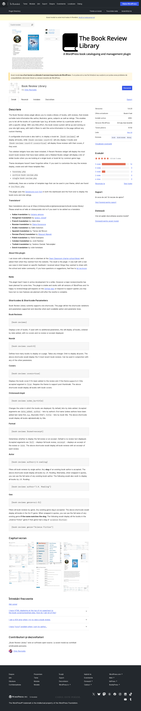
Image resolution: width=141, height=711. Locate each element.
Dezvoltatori (63, 681)
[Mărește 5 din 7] (86, 545)
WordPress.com (116, 674)
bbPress (113, 681)
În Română (33, 697)
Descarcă (127, 88)
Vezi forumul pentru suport (105, 202)
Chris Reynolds (30, 90)
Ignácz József (40, 218)
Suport (129, 99)
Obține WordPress (129, 4)
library (129, 137)
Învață (61, 674)
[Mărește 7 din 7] (86, 588)
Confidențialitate (15, 685)
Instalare (36, 99)
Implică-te (87, 674)
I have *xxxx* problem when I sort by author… (28, 627)
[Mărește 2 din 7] (31, 573)
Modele (37, 685)
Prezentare (38, 674)
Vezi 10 (129, 132)
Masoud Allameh (45, 234)
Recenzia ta (100, 183)
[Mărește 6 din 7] (86, 555)
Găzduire (12, 681)
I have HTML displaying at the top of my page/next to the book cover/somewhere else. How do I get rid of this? (32, 612)
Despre (11, 674)
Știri (10, 678)
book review (121, 137)
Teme (36, 678)
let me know (82, 268)
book (113, 137)
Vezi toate (128, 183)
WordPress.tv (65, 685)
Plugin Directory (14, 11)
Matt (111, 678)
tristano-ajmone (37, 214)
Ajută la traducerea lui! (87, 17)
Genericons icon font (33, 192)
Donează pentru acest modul (107, 221)
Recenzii (24, 99)
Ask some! (13, 604)
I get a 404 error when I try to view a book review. (29, 620)
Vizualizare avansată (103, 144)
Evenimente (88, 678)
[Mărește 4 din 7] (59, 569)
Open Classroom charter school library (64, 258)
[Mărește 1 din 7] (31, 545)
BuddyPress (114, 685)
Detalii (13, 99)
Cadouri (88, 685)
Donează (88, 681)
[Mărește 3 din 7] (59, 545)
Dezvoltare (49, 99)
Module (36, 681)
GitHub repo (49, 289)
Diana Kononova (39, 224)
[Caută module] (32, 25)
